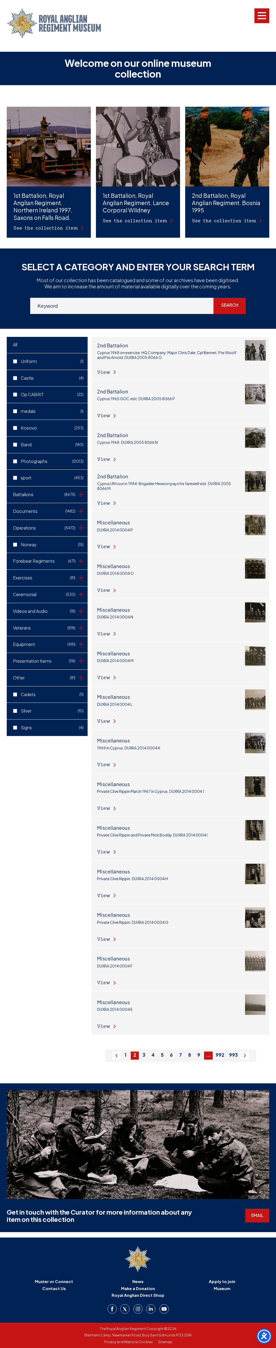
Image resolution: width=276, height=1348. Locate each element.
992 (220, 1055)
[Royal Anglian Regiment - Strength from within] (54, 23)
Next (245, 1059)
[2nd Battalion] (180, 359)
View (103, 372)
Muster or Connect (54, 1281)
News (137, 1281)
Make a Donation (138, 1288)
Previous (116, 1059)
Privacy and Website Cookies (128, 1342)
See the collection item (45, 227)
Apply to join (222, 1281)
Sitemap (165, 1342)
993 (233, 1055)
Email (257, 1215)
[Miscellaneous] (180, 533)
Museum (222, 1288)
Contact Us (54, 1288)
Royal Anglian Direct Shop (138, 1295)
